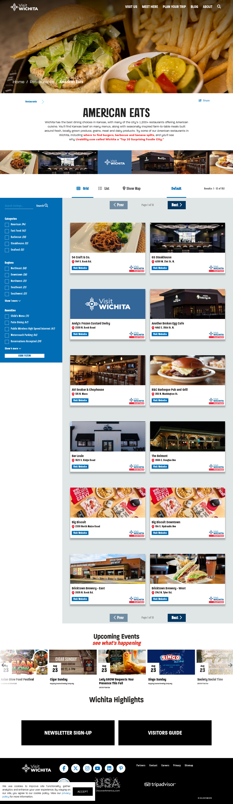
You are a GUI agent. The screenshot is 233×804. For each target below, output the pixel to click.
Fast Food (18, 230)
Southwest (19, 293)
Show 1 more (11, 301)
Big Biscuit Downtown (166, 522)
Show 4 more (12, 348)
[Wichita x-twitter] (75, 768)
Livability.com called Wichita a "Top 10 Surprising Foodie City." (120, 139)
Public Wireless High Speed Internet (33, 328)
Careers (165, 765)
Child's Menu (20, 316)
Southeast (18, 287)
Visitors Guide (165, 732)
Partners (140, 765)
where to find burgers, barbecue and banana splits (118, 135)
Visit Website (80, 268)
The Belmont (160, 456)
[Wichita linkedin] (109, 768)
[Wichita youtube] (97, 768)
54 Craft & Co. (81, 257)
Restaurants (42, 81)
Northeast (18, 268)
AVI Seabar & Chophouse (88, 390)
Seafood (17, 249)
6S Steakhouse (162, 257)
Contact (153, 765)
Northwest (18, 281)
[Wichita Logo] (24, 7)
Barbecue (18, 237)
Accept (83, 791)
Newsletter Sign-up (68, 732)
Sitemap (189, 765)
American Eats (71, 81)
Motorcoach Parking (24, 335)
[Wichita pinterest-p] (120, 768)
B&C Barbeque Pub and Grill (170, 390)
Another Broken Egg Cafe (168, 323)
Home (18, 81)
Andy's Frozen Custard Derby (91, 323)
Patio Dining (19, 322)
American (18, 224)
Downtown (19, 274)
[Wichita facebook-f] (63, 768)
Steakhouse (19, 243)
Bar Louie (78, 456)
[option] (116, 46)
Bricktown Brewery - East (88, 588)
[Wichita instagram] (87, 768)
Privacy (177, 765)
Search (40, 205)
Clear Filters (24, 356)
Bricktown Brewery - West (169, 588)
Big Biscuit (79, 522)
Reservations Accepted (26, 341)
